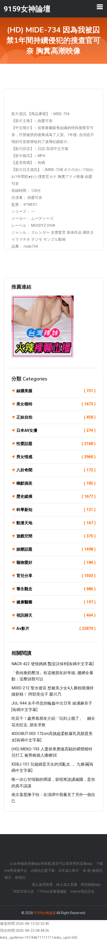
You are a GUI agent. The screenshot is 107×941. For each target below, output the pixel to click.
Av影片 (56, 628)
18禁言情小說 (23, 891)
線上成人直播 (66, 884)
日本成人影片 (68, 870)
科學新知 (56, 509)
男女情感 (56, 456)
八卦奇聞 (56, 470)
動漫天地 (56, 522)
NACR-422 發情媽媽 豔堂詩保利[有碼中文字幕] (52, 663)
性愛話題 (56, 443)
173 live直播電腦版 (52, 891)
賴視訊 (20, 877)
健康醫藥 (56, 602)
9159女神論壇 (45, 913)
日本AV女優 (56, 430)
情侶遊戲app (91, 884)
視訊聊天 (56, 615)
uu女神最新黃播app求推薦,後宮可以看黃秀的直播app (51, 864)
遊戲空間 (56, 536)
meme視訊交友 (82, 891)
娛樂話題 (56, 549)
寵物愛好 (56, 562)
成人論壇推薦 (42, 884)
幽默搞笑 (56, 483)
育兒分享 (56, 575)
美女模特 (56, 404)
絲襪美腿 (56, 390)
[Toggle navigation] (99, 6)
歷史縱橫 (56, 496)
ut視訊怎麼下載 (43, 870)
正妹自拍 (56, 417)
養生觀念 (56, 588)
